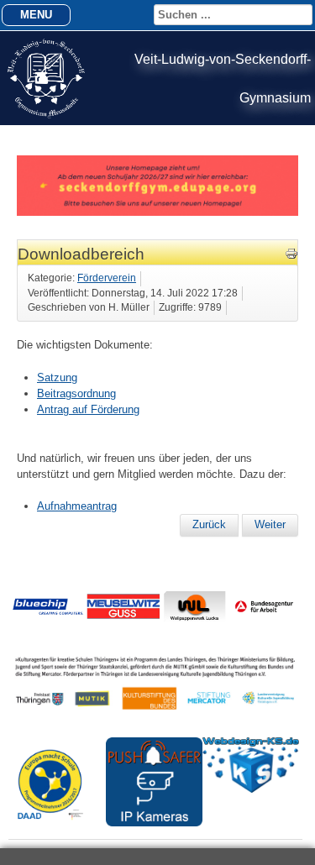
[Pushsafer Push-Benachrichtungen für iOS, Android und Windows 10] (154, 822)
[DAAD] (56, 828)
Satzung (57, 377)
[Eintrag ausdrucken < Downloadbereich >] (291, 256)
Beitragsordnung (76, 393)
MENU (36, 14)
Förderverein (106, 278)
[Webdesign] (250, 789)
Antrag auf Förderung (88, 409)
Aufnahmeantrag (77, 506)
